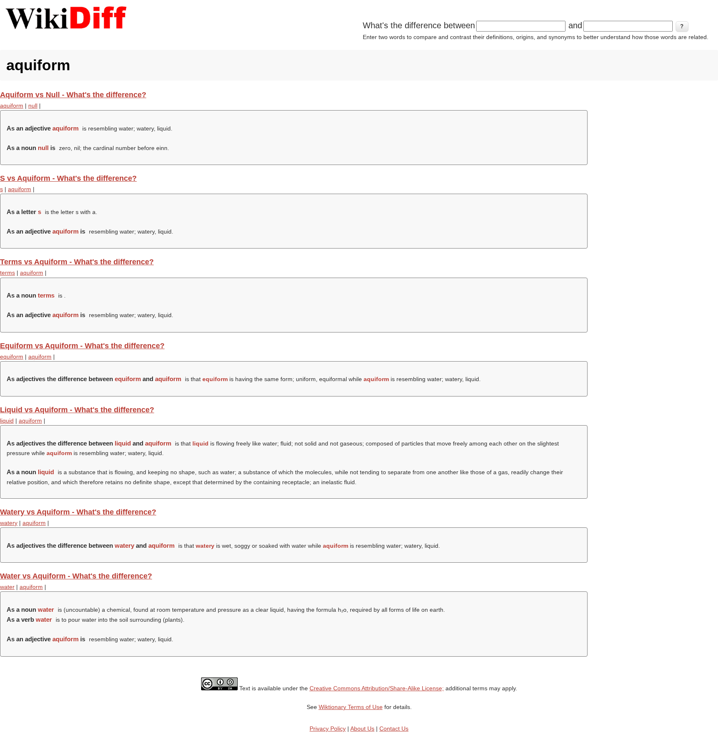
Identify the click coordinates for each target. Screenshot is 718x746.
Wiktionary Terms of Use (351, 707)
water (7, 587)
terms (7, 272)
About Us (362, 728)
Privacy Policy (328, 728)
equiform (11, 356)
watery (8, 522)
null (32, 105)
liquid (7, 420)
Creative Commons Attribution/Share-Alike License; (377, 688)
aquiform (11, 105)
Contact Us (393, 728)
